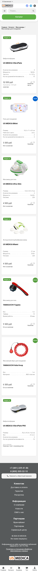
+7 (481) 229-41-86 (19, 468)
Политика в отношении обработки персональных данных (19, 550)
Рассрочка (19, 495)
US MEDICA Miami (10, 244)
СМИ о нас (19, 512)
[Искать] (33, 10)
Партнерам (19, 526)
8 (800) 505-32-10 (19, 471)
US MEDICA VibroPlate (12, 63)
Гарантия (19, 491)
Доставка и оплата (19, 487)
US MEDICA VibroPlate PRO (14, 426)
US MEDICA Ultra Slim (12, 184)
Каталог (19, 17)
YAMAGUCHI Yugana (11, 305)
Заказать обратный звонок (20, 476)
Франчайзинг (19, 522)
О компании (19, 505)
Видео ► (7, 38)
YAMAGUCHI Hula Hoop (13, 365)
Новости (19, 509)
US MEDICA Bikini (10, 123)
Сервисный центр (19, 530)
